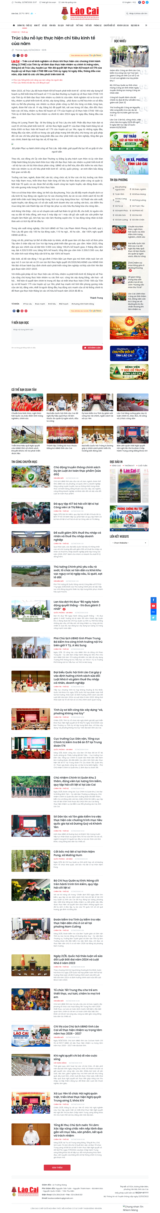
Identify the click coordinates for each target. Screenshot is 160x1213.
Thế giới (88, 25)
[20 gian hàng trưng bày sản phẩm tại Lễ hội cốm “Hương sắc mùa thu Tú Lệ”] (119, 280)
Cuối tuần (142, 465)
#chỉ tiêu (52, 304)
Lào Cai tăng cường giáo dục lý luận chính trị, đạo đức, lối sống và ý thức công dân (132, 416)
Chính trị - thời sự (24, 25)
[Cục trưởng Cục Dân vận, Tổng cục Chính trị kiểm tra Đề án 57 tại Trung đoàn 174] (30, 748)
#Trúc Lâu (27, 304)
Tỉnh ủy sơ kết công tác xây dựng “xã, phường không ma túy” (78, 711)
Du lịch (61, 25)
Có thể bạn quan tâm (24, 389)
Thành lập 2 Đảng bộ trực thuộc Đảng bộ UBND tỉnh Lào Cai (62, 447)
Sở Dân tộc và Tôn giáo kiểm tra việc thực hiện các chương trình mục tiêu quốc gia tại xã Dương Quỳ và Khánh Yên (78, 822)
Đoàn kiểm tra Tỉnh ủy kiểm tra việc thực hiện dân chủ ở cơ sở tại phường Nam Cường (77, 923)
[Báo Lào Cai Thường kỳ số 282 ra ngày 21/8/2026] (140, 485)
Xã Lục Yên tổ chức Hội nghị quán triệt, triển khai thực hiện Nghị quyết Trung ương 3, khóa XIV (77, 1097)
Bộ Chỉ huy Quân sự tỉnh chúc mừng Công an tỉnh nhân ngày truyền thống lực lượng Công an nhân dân (125, 89)
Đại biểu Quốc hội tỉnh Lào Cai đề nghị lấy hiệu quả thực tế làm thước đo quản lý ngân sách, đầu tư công (137, 250)
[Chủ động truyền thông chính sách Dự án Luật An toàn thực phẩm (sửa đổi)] (30, 476)
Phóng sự (97, 25)
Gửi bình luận (94, 347)
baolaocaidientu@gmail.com (60, 1198)
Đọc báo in (135, 25)
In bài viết (22, 55)
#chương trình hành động (82, 304)
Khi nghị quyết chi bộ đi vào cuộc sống (75, 1057)
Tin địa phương (119, 179)
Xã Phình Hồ (137, 210)
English (128, 2)
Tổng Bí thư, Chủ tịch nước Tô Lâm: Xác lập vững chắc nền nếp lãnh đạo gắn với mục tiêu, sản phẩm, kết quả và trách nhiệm (78, 1130)
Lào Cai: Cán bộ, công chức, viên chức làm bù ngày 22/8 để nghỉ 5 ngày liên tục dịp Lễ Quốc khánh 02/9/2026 (125, 123)
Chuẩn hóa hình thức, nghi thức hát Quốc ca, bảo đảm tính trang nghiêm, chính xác (136, 231)
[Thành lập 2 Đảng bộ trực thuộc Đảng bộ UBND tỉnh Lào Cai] (62, 434)
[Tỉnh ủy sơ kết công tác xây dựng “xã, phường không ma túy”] (30, 719)
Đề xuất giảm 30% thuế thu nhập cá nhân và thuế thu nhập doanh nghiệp (77, 536)
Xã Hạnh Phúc (121, 210)
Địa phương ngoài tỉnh (120, 188)
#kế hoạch (63, 304)
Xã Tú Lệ (119, 206)
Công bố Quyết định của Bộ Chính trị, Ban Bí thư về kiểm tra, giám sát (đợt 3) (125, 100)
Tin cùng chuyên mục (24, 461)
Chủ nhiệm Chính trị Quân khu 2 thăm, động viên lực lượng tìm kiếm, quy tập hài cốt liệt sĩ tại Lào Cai (78, 781)
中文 (134, 2)
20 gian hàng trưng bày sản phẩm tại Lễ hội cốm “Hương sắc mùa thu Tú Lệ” (136, 282)
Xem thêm (57, 1167)
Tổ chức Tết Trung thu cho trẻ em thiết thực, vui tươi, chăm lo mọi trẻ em (77, 993)
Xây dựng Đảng (60, 1063)
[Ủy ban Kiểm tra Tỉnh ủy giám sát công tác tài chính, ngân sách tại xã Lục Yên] (97, 402)
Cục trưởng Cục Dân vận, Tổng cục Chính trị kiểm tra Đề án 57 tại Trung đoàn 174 (78, 742)
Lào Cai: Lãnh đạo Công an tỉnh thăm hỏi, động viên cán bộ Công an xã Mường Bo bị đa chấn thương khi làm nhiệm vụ (137, 302)
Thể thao (79, 25)
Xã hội (44, 25)
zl (147, 2)
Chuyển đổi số (109, 25)
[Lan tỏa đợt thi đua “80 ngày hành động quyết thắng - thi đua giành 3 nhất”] (30, 611)
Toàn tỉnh (119, 194)
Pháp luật (70, 25)
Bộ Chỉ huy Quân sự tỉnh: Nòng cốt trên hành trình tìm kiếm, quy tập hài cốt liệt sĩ (76, 884)
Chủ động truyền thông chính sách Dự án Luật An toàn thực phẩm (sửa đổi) (77, 471)
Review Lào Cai (123, 25)
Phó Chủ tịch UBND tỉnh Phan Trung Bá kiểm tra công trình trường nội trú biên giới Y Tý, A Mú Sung (78, 642)
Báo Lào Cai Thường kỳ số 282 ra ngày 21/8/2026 (140, 494)
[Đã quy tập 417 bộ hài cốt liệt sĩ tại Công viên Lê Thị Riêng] (30, 513)
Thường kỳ (129, 465)
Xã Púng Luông (139, 200)
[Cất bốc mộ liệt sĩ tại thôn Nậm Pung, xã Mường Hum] (30, 861)
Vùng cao (116, 465)
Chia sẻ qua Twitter (18, 55)
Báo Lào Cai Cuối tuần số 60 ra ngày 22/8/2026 (115, 494)
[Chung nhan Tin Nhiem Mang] (136, 1208)
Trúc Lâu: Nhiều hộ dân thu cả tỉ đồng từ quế (31, 83)
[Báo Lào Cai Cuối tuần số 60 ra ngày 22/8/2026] (115, 485)
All (146, 25)
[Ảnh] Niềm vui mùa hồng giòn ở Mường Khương (136, 265)
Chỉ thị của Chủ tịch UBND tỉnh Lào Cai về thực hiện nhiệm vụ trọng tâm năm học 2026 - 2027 (78, 1030)
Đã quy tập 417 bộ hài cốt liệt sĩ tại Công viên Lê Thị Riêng (76, 505)
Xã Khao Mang (139, 194)
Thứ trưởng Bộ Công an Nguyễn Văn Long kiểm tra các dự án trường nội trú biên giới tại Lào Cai (125, 111)
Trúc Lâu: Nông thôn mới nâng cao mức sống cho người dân (38, 80)
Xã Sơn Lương (121, 219)
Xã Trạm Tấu (138, 206)
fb (139, 2)
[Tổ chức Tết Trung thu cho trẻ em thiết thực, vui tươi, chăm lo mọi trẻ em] (30, 999)
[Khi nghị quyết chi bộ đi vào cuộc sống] (30, 1065)
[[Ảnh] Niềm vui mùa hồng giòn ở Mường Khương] (119, 266)
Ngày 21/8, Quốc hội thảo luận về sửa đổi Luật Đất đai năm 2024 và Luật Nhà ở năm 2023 (78, 959)
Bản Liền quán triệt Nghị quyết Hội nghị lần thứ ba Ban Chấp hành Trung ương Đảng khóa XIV (132, 448)
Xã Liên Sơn (120, 215)
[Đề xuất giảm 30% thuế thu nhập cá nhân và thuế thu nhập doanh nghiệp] (30, 542)
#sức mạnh (40, 304)
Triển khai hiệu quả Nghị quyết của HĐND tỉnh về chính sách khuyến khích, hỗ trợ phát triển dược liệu (25, 449)
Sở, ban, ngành (139, 189)
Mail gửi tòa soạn (49, 2)
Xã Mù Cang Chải (121, 200)
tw (153, 618)
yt (143, 2)
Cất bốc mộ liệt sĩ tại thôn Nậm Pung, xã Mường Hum (74, 853)
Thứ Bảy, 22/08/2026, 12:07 (26, 2)
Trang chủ (13, 25)
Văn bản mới (58, 478)
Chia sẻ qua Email (26, 55)
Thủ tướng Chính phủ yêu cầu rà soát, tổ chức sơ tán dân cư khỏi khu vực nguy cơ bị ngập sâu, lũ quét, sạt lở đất (78, 572)
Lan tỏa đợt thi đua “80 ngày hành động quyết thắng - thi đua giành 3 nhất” (77, 605)
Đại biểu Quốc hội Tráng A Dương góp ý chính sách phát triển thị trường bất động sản (97, 448)
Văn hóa (52, 25)
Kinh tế (37, 25)
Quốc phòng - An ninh (63, 613)
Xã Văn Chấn (138, 219)
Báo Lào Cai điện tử (80, 13)
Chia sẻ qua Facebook (14, 55)
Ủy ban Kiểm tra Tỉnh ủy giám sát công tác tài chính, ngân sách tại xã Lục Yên (97, 416)
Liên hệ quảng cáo (68, 2)
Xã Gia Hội (137, 215)
